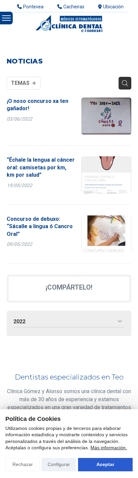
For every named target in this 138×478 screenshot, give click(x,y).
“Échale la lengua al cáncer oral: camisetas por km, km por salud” (41, 167)
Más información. (108, 447)
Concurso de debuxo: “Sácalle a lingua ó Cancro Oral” (40, 226)
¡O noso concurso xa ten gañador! (37, 105)
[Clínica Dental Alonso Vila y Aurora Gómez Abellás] (69, 23)
